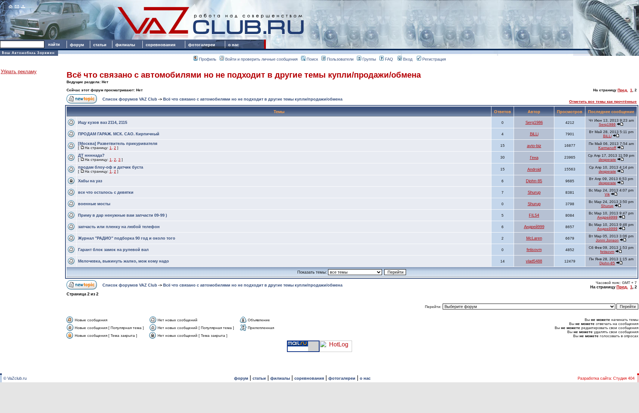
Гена (534, 157)
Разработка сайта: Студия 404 (606, 378)
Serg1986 (534, 122)
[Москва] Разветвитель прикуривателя (117, 143)
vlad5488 (534, 261)
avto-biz (534, 145)
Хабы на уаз (90, 181)
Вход (407, 59)
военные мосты (94, 204)
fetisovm (534, 249)
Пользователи (340, 59)
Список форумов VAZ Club (129, 99)
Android (534, 169)
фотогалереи (202, 45)
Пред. (623, 90)
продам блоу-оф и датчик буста (110, 167)
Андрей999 (607, 217)
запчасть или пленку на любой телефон (119, 226)
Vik (607, 194)
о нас (233, 45)
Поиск (312, 59)
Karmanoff (607, 148)
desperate (607, 160)
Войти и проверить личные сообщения (261, 59)
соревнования (160, 45)
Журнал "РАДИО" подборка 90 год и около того (126, 238)
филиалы (125, 45)
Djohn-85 (534, 181)
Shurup (534, 192)
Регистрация (434, 59)
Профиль (207, 59)
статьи (99, 45)
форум (77, 45)
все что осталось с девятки (105, 192)
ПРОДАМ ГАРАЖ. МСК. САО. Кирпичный (118, 134)
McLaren (534, 238)
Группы (369, 59)
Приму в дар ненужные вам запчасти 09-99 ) (122, 215)
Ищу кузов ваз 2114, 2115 (102, 122)
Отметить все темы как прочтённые (603, 101)
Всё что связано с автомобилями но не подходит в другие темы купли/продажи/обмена (244, 74)
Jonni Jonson (607, 240)
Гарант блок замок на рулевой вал (113, 249)
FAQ (389, 59)
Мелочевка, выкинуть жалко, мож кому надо (123, 261)
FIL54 (534, 215)
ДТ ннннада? (91, 155)
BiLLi (534, 134)
